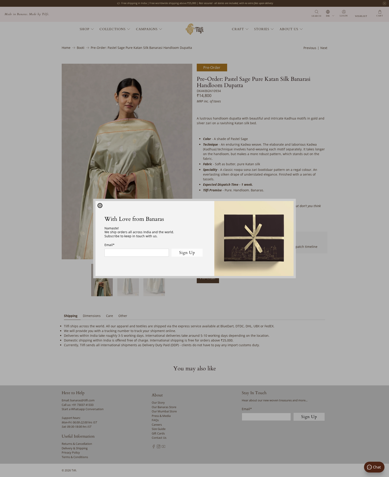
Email (109, 245)
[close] (100, 205)
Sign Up (187, 252)
